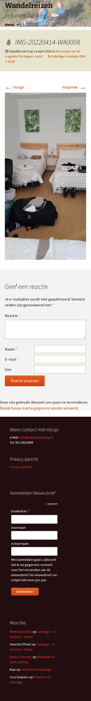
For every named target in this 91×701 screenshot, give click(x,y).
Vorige (14, 87)
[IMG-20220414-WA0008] (45, 175)
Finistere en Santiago (36, 669)
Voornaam (18, 527)
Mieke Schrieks (21, 631)
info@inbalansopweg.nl (36, 437)
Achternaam (20, 543)
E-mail (11, 359)
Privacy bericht (21, 467)
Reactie (12, 315)
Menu (9, 24)
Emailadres (20, 511)
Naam (11, 349)
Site (8, 369)
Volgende (74, 87)
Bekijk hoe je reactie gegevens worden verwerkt (39, 408)
